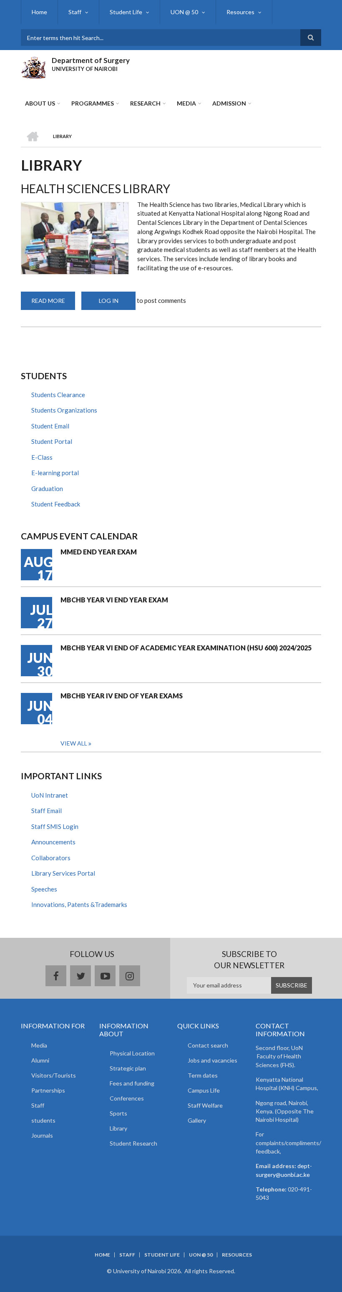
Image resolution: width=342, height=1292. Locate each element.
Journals (42, 1135)
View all (73, 743)
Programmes (92, 103)
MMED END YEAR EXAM (98, 552)
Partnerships (48, 1090)
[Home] (33, 66)
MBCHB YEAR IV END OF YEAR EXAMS (121, 696)
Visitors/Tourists (53, 1075)
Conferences (127, 1098)
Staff (74, 11)
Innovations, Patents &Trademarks (79, 904)
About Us (40, 103)
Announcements (53, 842)
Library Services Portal (63, 873)
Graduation (47, 488)
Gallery (197, 1120)
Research (145, 103)
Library (118, 1128)
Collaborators (50, 857)
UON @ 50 (184, 11)
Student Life (126, 11)
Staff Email (46, 810)
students (43, 1120)
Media (186, 103)
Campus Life (204, 1090)
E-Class (42, 457)
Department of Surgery (91, 60)
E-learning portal (55, 472)
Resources (240, 11)
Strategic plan (128, 1068)
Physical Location (132, 1053)
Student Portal (51, 441)
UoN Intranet (49, 795)
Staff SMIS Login (54, 826)
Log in (108, 300)
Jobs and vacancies (212, 1060)
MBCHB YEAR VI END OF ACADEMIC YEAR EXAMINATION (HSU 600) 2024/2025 (186, 648)
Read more (53, 303)
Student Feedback (55, 504)
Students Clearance (58, 394)
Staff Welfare (205, 1105)
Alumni (40, 1060)
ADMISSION (229, 103)
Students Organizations (64, 410)
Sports (118, 1113)
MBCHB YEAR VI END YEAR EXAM (114, 600)
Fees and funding (132, 1083)
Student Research (133, 1143)
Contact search (208, 1045)
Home (39, 11)
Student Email (50, 426)
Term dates (203, 1075)
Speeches (44, 889)
